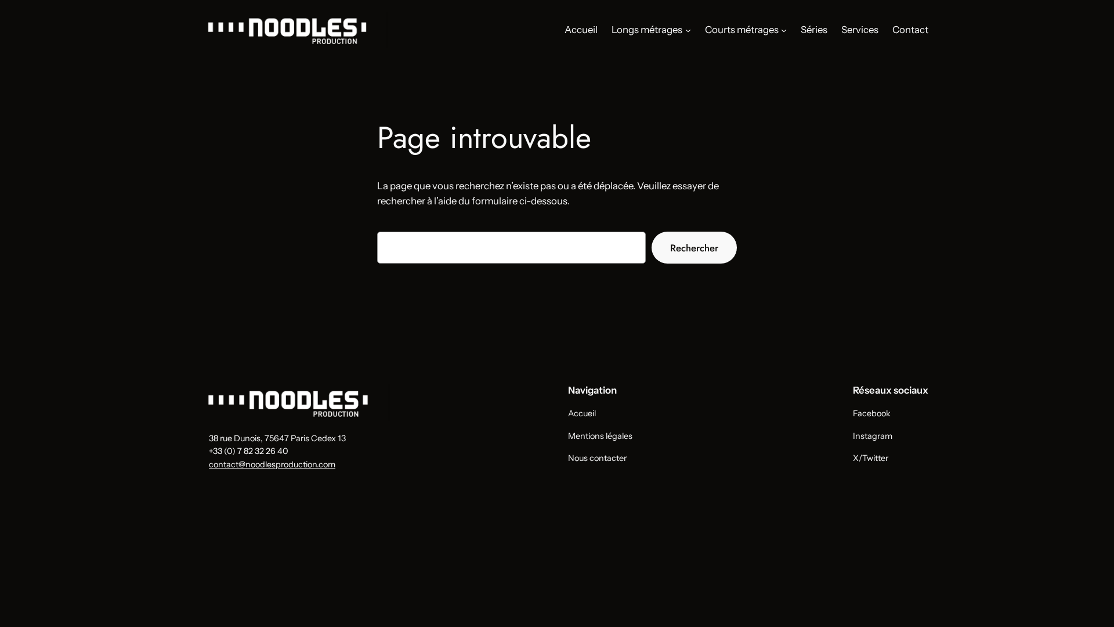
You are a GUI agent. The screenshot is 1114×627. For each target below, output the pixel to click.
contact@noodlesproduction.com (272, 464)
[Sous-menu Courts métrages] (784, 30)
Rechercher (694, 248)
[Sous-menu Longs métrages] (688, 30)
